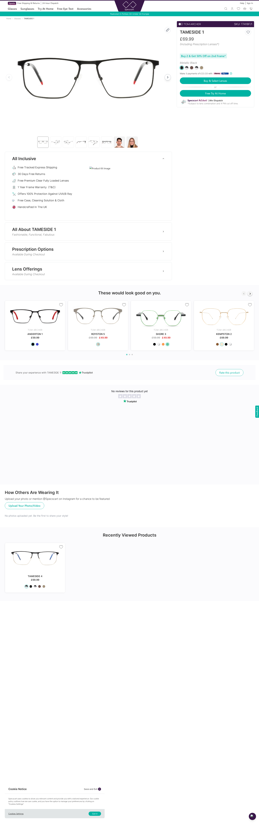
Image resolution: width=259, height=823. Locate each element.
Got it (94, 813)
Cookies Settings (16, 813)
